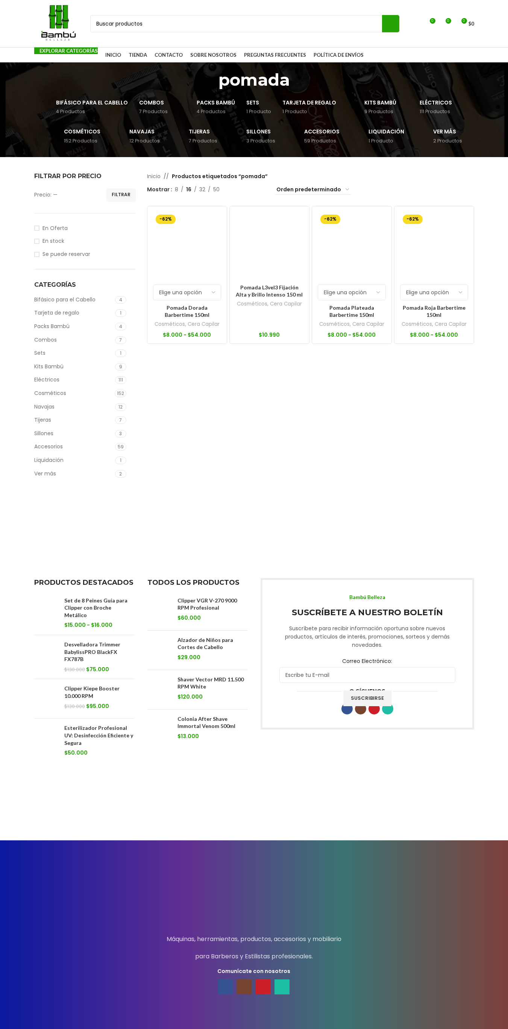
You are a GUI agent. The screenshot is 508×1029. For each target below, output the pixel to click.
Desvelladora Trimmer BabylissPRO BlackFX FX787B (92, 651)
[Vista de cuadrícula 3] (248, 189)
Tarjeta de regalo (56, 312)
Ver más (45, 473)
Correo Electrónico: (367, 661)
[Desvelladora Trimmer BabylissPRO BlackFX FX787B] (46, 657)
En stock (53, 241)
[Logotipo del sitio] (58, 23)
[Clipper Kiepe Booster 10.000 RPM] (46, 699)
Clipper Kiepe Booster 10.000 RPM (92, 692)
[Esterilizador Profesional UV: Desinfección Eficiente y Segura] (46, 740)
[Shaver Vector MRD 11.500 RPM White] (159, 690)
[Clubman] (65, 818)
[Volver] (209, 79)
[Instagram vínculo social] (360, 708)
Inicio (154, 176)
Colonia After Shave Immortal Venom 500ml (206, 722)
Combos (45, 340)
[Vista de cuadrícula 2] (237, 189)
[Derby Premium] (442, 818)
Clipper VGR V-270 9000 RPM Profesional (207, 604)
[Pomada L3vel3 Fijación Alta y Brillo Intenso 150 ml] (269, 246)
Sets (39, 353)
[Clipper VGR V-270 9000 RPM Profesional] (159, 611)
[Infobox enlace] (254, 893)
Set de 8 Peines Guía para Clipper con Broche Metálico (95, 607)
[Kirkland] (254, 818)
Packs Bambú (52, 326)
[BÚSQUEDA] (390, 23)
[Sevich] (316, 818)
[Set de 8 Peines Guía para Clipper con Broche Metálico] (46, 613)
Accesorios (48, 446)
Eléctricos (46, 379)
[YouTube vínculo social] (374, 708)
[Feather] (128, 818)
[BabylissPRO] (379, 818)
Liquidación (49, 460)
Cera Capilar (204, 324)
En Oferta (55, 228)
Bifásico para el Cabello (65, 299)
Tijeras (42, 420)
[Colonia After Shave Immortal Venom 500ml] (159, 729)
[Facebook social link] (347, 708)
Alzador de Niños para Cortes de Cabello (205, 644)
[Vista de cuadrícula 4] (260, 189)
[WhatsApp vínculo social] (387, 708)
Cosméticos (50, 393)
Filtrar (121, 194)
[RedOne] (191, 818)
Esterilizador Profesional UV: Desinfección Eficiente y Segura (98, 735)
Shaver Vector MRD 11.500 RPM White (210, 683)
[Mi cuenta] (415, 23)
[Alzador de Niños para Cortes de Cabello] (159, 650)
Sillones (43, 433)
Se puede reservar (66, 254)
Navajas (44, 406)
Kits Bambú (49, 366)
